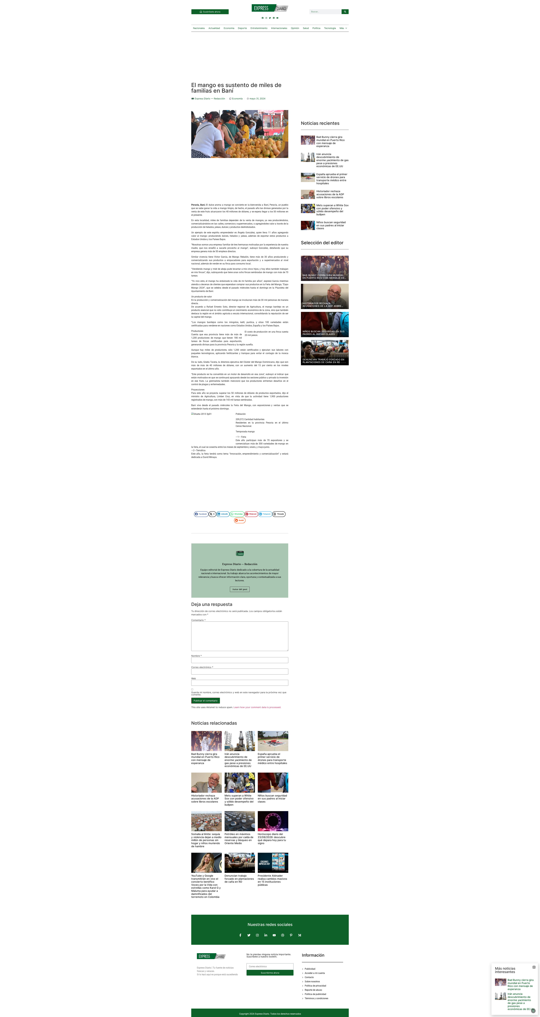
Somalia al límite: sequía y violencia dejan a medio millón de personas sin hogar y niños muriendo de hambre (206, 840)
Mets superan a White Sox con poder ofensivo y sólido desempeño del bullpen (239, 800)
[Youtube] (277, 18)
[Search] (345, 11)
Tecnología (330, 28)
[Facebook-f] (240, 935)
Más (342, 28)
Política (316, 28)
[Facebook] (262, 18)
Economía (229, 28)
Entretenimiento (259, 28)
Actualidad (214, 28)
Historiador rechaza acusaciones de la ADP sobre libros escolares (205, 798)
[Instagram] (266, 18)
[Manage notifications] (533, 1011)
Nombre (196, 656)
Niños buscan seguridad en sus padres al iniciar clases (272, 798)
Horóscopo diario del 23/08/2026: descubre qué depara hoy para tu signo (272, 839)
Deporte (242, 28)
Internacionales (279, 28)
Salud (306, 28)
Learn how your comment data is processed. (257, 707)
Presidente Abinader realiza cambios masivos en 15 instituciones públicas (272, 880)
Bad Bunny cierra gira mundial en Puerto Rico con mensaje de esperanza (205, 758)
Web (193, 678)
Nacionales (199, 28)
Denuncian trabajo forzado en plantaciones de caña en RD (239, 878)
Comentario (198, 620)
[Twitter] (270, 18)
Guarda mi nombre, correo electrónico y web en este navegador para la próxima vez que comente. (238, 693)
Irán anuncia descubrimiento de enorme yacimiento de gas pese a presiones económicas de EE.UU (238, 760)
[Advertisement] (270, 54)
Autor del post (239, 589)
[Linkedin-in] (265, 935)
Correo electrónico (202, 667)
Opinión (295, 28)
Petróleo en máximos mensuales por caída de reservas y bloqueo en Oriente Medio (239, 839)
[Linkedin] (273, 18)
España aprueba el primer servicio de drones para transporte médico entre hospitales (272, 758)
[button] (201, 514)
